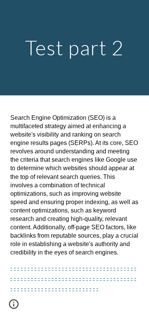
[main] (74, 47)
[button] (14, 307)
